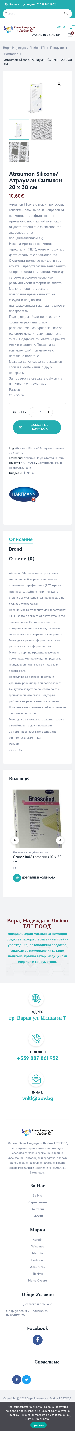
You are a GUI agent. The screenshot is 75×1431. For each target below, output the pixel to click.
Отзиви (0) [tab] (21, 559)
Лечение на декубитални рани (44, 458)
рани (27, 468)
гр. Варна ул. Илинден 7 (37, 1018)
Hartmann (37, 1260)
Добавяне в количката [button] (38, 877)
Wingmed (37, 1246)
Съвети (38, 1216)
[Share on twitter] (26, 1379)
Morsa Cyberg (37, 1280)
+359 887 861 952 (37, 1058)
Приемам (38, 1425)
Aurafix (37, 1239)
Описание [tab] (21, 539)
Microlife (37, 1253)
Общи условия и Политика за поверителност (27, 1312)
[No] (70, 1416)
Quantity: (20, 412)
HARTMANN (28, 463)
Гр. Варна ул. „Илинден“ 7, (22, 4)
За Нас (38, 1195)
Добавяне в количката (39, 427)
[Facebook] (38, 1340)
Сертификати (37, 1202)
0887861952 (48, 4)
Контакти (37, 1209)
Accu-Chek (37, 1267)
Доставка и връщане (37, 1304)
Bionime (37, 1273)
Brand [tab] (15, 549)
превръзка (16, 468)
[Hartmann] (24, 495)
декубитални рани (50, 463)
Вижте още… (38, 1172)
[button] (59, 84)
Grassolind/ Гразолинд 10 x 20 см (37, 859)
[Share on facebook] (24, 473)
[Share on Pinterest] (33, 473)
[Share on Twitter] (28, 473)
